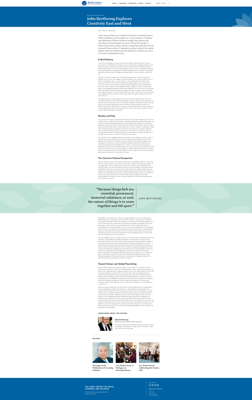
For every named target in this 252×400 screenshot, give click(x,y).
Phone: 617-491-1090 (91, 394)
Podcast (148, 3)
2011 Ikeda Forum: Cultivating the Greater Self (149, 367)
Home (99, 30)
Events (164, 3)
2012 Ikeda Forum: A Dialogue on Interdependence (124, 367)
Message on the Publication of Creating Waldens (103, 367)
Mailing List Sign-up (155, 388)
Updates (158, 3)
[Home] (92, 3)
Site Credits (151, 392)
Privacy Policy (152, 393)
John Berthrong (121, 319)
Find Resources (112, 30)
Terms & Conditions (153, 395)
